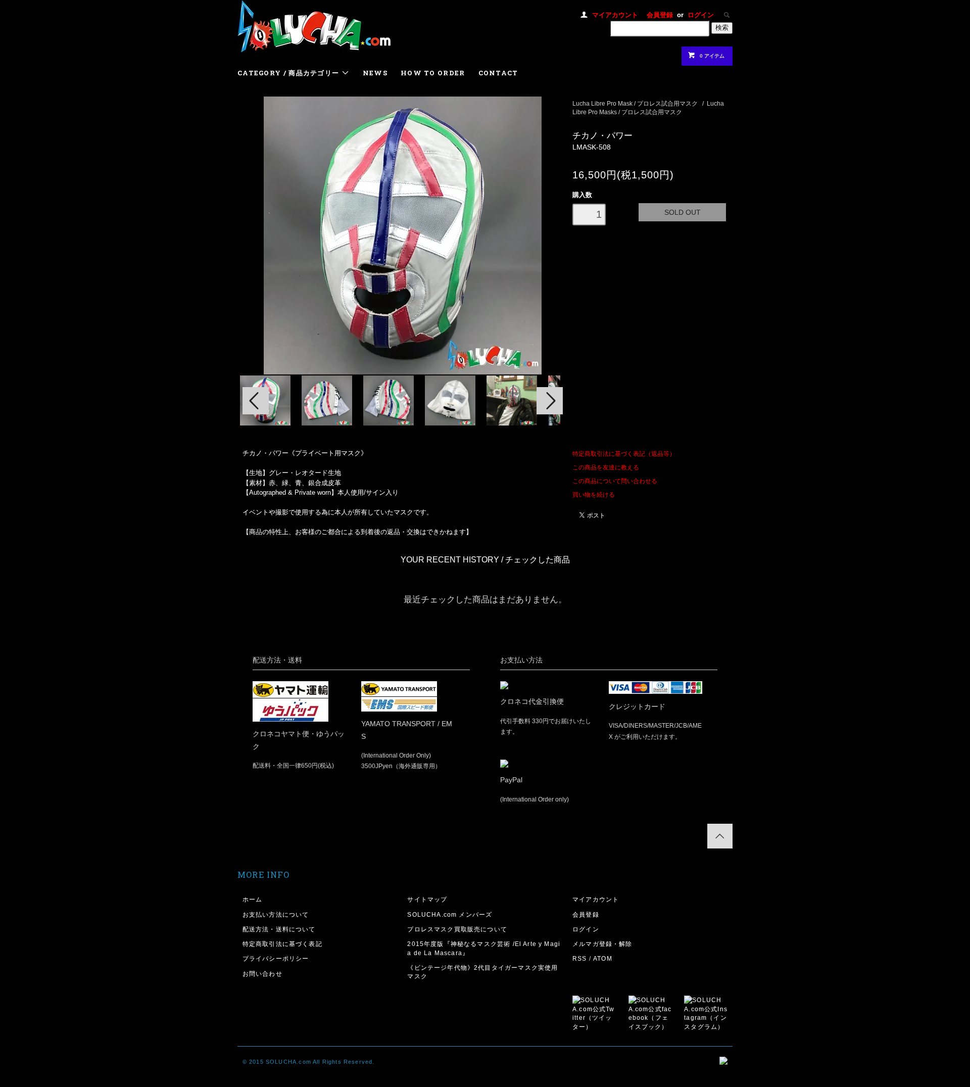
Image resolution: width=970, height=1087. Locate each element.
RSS (579, 958)
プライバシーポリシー (276, 958)
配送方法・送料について (279, 929)
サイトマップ (427, 899)
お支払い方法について (276, 914)
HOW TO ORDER (433, 72)
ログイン (701, 15)
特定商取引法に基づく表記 (282, 943)
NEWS (375, 72)
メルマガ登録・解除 (602, 943)
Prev (256, 400)
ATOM (602, 958)
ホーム (253, 899)
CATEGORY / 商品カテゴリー (289, 72)
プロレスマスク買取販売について (457, 929)
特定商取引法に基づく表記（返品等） (623, 453)
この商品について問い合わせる (614, 481)
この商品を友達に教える (605, 467)
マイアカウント (615, 15)
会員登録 (660, 15)
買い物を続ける (593, 494)
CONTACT (498, 72)
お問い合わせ (262, 973)
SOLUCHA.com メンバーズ (449, 914)
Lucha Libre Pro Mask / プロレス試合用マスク (635, 103)
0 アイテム (712, 56)
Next (550, 400)
